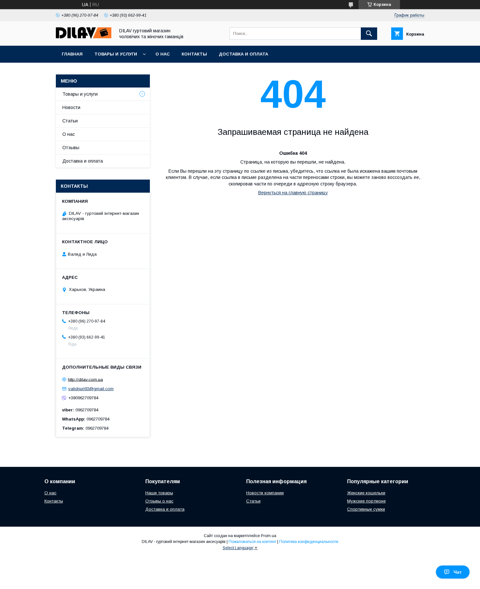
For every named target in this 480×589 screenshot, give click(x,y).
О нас (162, 54)
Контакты (194, 54)
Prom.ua (268, 535)
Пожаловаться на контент (252, 541)
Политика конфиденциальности (308, 541)
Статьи (70, 120)
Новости (71, 107)
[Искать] (369, 33)
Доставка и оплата (243, 54)
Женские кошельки (366, 492)
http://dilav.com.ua (85, 379)
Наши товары (159, 492)
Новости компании (265, 492)
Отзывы (70, 147)
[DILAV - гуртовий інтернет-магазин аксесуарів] (83, 37)
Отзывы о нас (159, 501)
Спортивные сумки (366, 509)
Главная (72, 54)
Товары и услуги (115, 54)
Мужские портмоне (366, 501)
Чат (458, 572)
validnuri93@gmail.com (91, 388)
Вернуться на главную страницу (293, 192)
